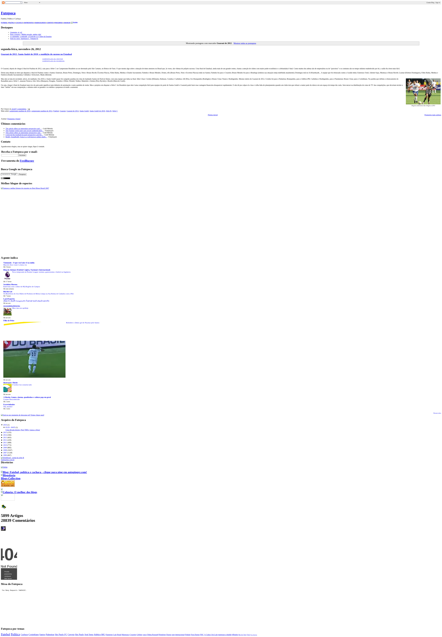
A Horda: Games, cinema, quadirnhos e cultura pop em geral (27, 397)
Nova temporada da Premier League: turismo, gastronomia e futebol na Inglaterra (41, 272)
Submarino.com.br (7, 460)
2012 (5, 440)
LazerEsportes (9, 299)
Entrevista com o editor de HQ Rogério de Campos (21, 287)
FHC (202, 635)
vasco (145, 635)
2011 (5, 443)
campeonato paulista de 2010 (19, 111)
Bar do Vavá (242, 635)
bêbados (235, 635)
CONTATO (50, 23)
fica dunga (253, 635)
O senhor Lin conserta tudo (22, 385)
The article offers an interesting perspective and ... (24, 129)
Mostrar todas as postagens (245, 43)
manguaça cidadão (225, 635)
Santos (42, 634)
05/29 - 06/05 (10, 427)
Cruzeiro (133, 635)
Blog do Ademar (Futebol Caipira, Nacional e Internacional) (26, 270)
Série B (108, 111)
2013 (5, 437)
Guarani (63, 111)
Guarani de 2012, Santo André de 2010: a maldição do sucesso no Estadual (36, 54)
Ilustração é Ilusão (10, 383)
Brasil (119, 635)
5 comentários (21, 109)
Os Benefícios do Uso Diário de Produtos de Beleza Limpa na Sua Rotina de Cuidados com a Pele (38, 294)
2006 (5, 455)
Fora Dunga (195, 635)
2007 (5, 453)
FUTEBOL (4, 23)
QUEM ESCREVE (40, 23)
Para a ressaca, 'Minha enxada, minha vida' (25, 34)
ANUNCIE (67, 23)
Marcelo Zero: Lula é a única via (15, 265)
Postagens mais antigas (433, 115)
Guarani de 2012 (73, 111)
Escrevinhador (9, 404)
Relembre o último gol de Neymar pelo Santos (82, 323)
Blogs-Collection (10, 478)
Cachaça (24, 634)
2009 (5, 448)
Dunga (168, 635)
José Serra (88, 634)
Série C (115, 111)
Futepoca (8, 13)
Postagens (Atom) (13, 119)
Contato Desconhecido (11, 399)
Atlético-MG (99, 634)
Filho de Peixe (8, 321)
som (173, 635)
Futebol (56, 111)
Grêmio (139, 635)
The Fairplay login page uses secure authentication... (25, 131)
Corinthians (34, 634)
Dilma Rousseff (153, 635)
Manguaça (125, 635)
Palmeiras (50, 634)
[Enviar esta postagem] (28, 109)
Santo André (84, 111)
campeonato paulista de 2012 (41, 111)
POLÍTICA (11, 23)
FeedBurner (27, 160)
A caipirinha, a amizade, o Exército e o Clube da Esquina (31, 36)
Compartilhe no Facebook (53, 61)
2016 (5, 425)
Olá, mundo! (7, 407)
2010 (5, 445)
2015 (5, 432)
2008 (5, 450)
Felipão (187, 635)
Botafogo (162, 635)
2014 (5, 435)
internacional (180, 635)
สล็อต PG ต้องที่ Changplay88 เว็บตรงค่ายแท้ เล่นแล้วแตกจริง (26, 301)
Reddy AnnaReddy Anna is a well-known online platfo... (26, 137)
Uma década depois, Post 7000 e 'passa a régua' (23, 430)
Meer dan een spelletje (20, 308)
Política (15, 634)
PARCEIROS (58, 23)
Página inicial (213, 115)
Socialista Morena (10, 284)
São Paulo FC (61, 634)
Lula (115, 635)
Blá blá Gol (7, 292)
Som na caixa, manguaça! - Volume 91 (24, 39)
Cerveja (71, 634)
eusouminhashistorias (11, 306)
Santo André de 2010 (97, 111)
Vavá (248, 635)
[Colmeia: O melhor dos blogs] (19, 492)
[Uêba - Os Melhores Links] (8, 485)
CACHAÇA (19, 23)
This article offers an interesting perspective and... (23, 133)
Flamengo (109, 635)
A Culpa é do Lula (211, 635)
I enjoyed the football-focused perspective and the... (24, 135)
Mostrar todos (437, 413)
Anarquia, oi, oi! (16, 32)
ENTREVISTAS (29, 23)
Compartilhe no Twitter (52, 59)
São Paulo (79, 634)
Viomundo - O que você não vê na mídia (18, 263)
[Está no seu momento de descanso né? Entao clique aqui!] (22, 415)
